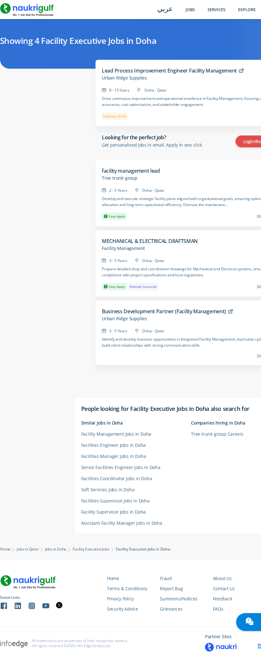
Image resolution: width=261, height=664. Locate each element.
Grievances (171, 609)
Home (5, 549)
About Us (222, 578)
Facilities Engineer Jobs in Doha (113, 445)
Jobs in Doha (56, 549)
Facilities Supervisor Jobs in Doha (115, 501)
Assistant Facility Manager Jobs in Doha (121, 523)
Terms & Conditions (127, 588)
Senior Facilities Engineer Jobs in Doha (120, 467)
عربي (165, 9)
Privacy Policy (120, 599)
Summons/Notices (178, 599)
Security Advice (122, 609)
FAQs (218, 609)
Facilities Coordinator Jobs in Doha (116, 478)
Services (216, 9)
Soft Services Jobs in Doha (108, 490)
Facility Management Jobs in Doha (116, 434)
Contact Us (224, 588)
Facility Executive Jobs (91, 549)
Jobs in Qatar (28, 549)
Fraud (166, 578)
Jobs (190, 9)
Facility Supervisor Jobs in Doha (113, 512)
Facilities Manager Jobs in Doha (113, 456)
